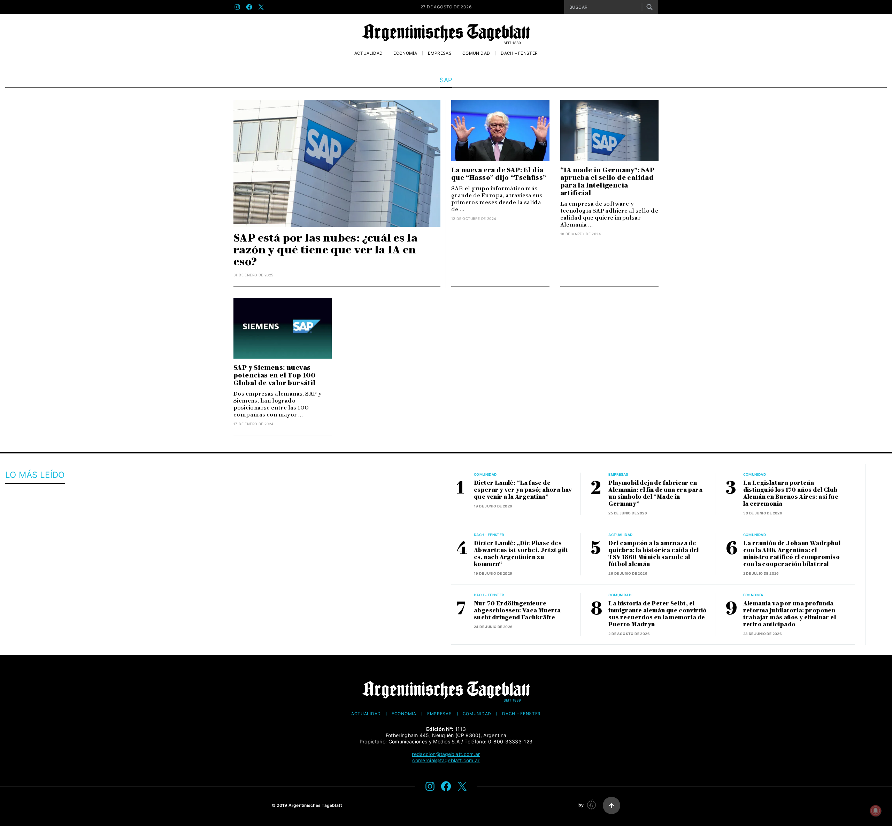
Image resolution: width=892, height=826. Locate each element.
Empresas (440, 53)
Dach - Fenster (489, 534)
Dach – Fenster (519, 53)
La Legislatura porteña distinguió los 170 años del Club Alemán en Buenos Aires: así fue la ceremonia (790, 493)
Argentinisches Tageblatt (316, 805)
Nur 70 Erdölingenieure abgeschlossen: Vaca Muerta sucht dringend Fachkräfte (517, 610)
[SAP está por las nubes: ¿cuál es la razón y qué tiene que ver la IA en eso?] (336, 163)
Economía (405, 53)
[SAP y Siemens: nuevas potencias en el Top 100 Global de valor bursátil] (282, 328)
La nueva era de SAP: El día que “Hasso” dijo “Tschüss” (498, 174)
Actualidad (368, 53)
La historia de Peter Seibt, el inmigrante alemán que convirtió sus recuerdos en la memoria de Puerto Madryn (657, 614)
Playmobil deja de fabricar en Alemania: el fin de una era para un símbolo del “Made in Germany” (655, 493)
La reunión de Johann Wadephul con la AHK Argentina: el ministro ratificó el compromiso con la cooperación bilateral (792, 553)
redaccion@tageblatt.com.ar (446, 754)
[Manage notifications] (875, 810)
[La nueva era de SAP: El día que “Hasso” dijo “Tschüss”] (500, 130)
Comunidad (476, 53)
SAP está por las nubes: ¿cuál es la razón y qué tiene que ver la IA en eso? (325, 249)
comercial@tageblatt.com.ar (445, 760)
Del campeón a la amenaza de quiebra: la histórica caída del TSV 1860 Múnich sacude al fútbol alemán (653, 553)
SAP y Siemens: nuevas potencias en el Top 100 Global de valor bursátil (274, 375)
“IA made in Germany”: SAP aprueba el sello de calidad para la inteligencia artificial (607, 181)
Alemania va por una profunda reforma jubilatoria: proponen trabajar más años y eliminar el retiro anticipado (789, 614)
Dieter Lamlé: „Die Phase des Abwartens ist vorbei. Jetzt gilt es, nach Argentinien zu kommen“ (521, 553)
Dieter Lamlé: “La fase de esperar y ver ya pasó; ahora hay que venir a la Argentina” (523, 490)
